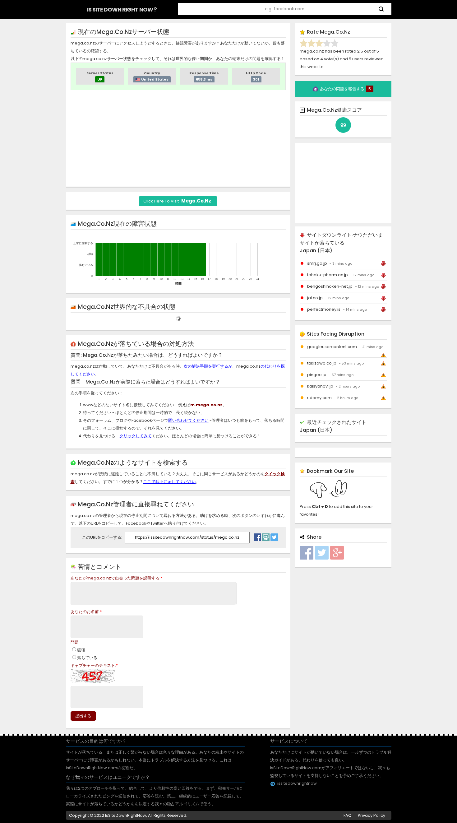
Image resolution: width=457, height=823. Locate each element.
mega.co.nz (196, 201)
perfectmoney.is (323, 309)
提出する (83, 716)
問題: (75, 642)
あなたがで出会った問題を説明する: (116, 578)
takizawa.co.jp (321, 363)
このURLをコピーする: (102, 537)
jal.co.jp (315, 298)
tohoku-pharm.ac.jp (327, 275)
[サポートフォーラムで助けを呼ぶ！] (266, 535)
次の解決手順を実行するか (208, 366)
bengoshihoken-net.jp (330, 286)
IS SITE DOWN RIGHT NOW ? (122, 9)
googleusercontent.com (332, 347)
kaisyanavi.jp (320, 386)
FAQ (348, 815)
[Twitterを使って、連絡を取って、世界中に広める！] (274, 535)
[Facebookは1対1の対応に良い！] (257, 535)
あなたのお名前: (86, 612)
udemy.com (319, 398)
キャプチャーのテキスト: (94, 665)
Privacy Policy (371, 815)
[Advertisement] (178, 138)
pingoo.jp (316, 375)
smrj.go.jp (317, 263)
